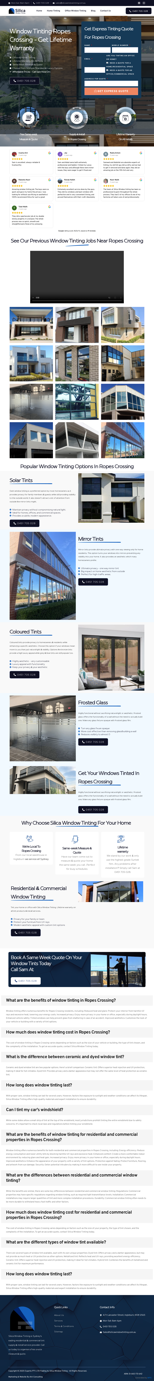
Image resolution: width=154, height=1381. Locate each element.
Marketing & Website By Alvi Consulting (25, 1377)
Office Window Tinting (75, 10)
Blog (93, 10)
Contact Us (105, 10)
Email (87, 59)
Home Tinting (53, 10)
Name (87, 45)
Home (39, 10)
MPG (150, 1378)
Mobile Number (120, 45)
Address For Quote (95, 79)
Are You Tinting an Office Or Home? (120, 57)
